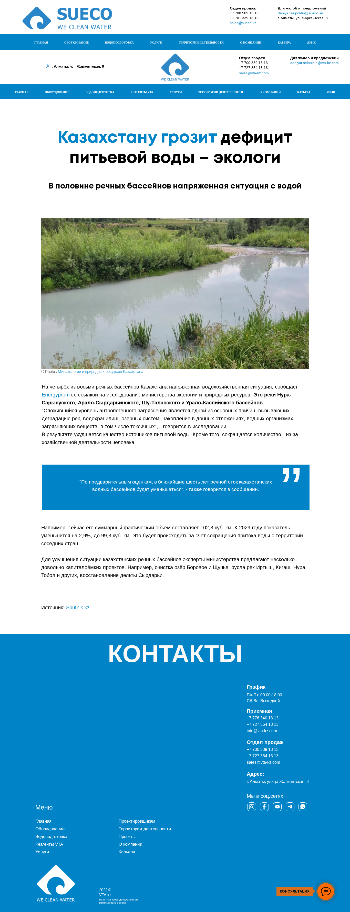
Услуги (42, 852)
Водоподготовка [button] (119, 42)
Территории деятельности (145, 828)
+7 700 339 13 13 (253, 63)
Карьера (284, 42)
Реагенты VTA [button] (142, 92)
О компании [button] (250, 42)
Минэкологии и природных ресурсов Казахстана (100, 371)
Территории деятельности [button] (201, 42)
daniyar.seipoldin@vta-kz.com (314, 63)
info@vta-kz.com (262, 731)
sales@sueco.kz (243, 23)
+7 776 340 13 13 (263, 718)
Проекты (127, 836)
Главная (41, 42)
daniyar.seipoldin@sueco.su (300, 13)
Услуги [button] (156, 42)
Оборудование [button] (76, 42)
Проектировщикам (137, 821)
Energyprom (56, 394)
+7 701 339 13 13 (244, 18)
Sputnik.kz (78, 607)
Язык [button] (311, 42)
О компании (130, 844)
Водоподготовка (51, 836)
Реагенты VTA (49, 844)
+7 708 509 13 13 (244, 13)
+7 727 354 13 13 (253, 68)
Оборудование (50, 828)
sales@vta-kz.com (254, 73)
